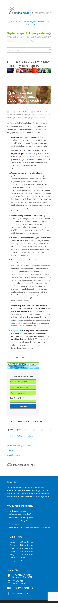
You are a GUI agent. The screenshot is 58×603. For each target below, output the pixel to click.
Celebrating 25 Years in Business (20, 436)
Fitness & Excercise (36, 115)
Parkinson (15, 255)
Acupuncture (16, 330)
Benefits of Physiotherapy (19, 115)
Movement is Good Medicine (18, 441)
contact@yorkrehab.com (35, 22)
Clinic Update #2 (14, 455)
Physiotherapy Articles (37, 118)
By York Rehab (21, 112)
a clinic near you (28, 156)
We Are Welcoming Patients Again (20, 445)
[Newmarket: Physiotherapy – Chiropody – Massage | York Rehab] (29, 15)
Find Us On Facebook (21, 593)
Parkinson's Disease (21, 118)
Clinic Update (12, 450)
